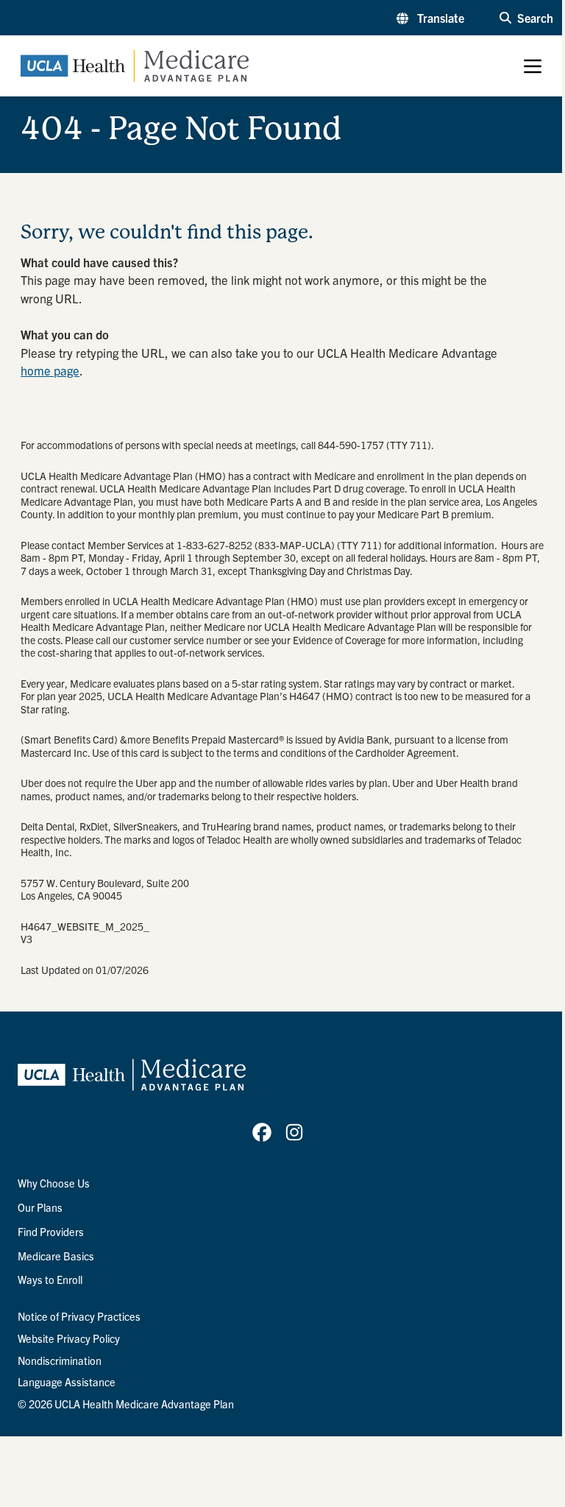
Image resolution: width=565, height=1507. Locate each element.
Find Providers (51, 1231)
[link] (262, 1132)
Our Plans (40, 1207)
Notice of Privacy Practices (79, 1316)
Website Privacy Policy (69, 1338)
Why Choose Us (54, 1183)
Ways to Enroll (50, 1279)
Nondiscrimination (60, 1360)
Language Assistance (67, 1381)
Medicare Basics (56, 1256)
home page (50, 370)
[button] (430, 17)
